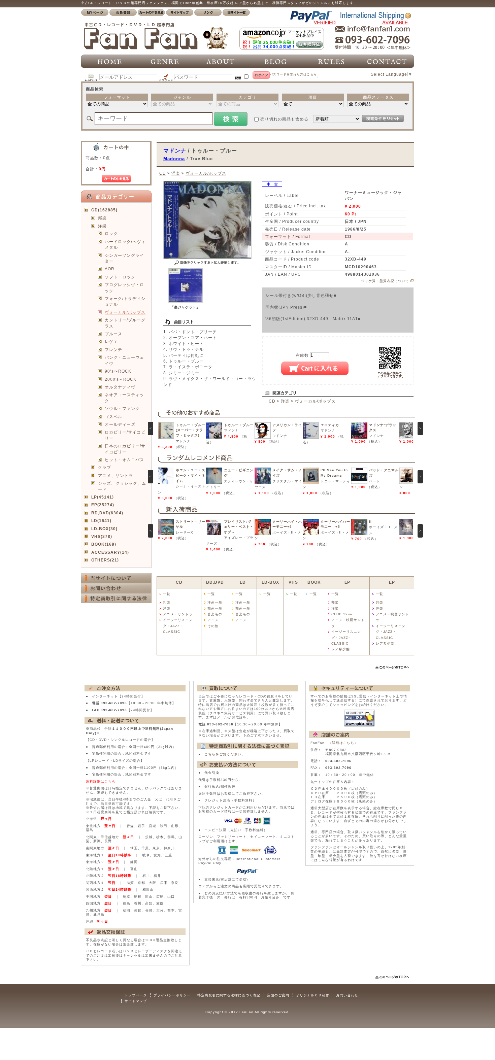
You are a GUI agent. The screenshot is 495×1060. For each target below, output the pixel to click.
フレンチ (113, 349)
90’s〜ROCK (118, 371)
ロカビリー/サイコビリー (125, 435)
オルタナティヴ (120, 387)
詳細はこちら (343, 743)
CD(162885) (104, 210)
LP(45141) (102, 497)
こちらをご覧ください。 (224, 754)
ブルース (113, 334)
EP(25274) (102, 505)
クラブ (104, 467)
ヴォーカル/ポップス (125, 312)
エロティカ (330, 425)
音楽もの (214, 614)
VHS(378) (101, 536)
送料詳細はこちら (101, 781)
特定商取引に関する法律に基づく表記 (228, 995)
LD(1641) (101, 520)
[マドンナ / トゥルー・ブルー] (185, 301)
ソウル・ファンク (122, 408)
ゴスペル (113, 416)
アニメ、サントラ (115, 475)
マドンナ (174, 150)
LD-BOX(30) (104, 528)
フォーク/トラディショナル (125, 301)
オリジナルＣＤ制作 (312, 995)
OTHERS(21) (105, 560)
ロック (111, 233)
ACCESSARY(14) (110, 552)
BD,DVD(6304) (107, 513)
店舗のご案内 (278, 995)
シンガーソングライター (124, 258)
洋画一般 (214, 602)
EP (392, 582)
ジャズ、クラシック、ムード (122, 486)
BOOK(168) (103, 544)
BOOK (314, 582)
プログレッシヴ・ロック (124, 287)
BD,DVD (215, 582)
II (370, 521)
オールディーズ (120, 424)
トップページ (136, 995)
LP (347, 582)
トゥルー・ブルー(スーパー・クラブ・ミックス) (190, 430)
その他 (213, 626)
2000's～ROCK (120, 379)
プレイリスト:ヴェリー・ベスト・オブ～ (239, 527)
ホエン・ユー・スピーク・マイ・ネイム (190, 475)
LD (243, 582)
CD (162, 173)
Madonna (174, 158)
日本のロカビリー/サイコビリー (125, 449)
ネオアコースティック (124, 397)
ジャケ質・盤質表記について (385, 281)
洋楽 (102, 226)
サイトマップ (136, 1001)
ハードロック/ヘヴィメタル (125, 244)
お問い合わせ (347, 995)
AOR (109, 269)
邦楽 (102, 218)
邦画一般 (214, 608)
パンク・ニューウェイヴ (124, 360)
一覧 (166, 594)
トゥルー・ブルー (239, 425)
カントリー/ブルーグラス (125, 323)
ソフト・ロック (120, 277)
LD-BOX (270, 582)
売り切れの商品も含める (284, 119)
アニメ (213, 620)
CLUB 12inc (342, 614)
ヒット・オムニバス (124, 459)
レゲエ (111, 341)
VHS (293, 582)
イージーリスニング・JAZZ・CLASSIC (178, 626)
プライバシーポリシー (172, 995)
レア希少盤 (340, 649)
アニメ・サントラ (178, 614)
